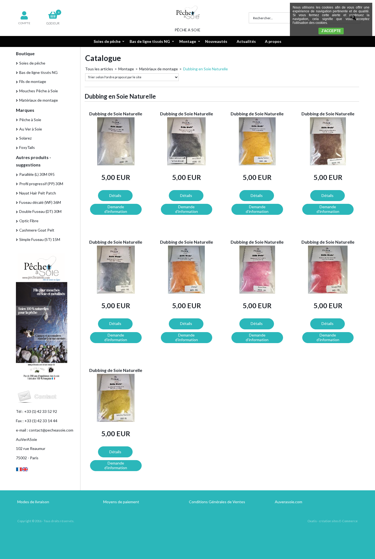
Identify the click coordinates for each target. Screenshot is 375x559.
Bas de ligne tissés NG (150, 41)
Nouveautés (216, 41)
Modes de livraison (33, 501)
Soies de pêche (107, 41)
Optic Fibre (28, 220)
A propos (273, 41)
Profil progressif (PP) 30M (41, 183)
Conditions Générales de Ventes (217, 501)
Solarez (25, 138)
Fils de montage (32, 81)
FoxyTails (27, 147)
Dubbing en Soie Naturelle (205, 68)
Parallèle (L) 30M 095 (37, 174)
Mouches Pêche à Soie (38, 90)
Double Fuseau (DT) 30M (40, 211)
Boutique (25, 53)
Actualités (246, 41)
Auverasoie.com (288, 501)
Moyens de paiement (121, 501)
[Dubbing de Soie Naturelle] (116, 164)
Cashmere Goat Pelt (36, 230)
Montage (187, 41)
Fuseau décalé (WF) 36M (40, 202)
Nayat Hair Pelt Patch (37, 193)
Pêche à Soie (30, 119)
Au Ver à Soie (30, 129)
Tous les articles (99, 68)
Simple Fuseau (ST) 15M (39, 239)
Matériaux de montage (38, 100)
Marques (25, 110)
